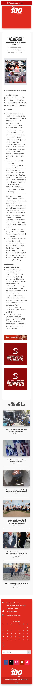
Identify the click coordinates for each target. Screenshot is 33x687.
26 (11, 639)
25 (7, 639)
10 (3, 633)
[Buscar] (29, 652)
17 (3, 636)
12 (11, 633)
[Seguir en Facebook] (6, 662)
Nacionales (20, 50)
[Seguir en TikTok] (27, 662)
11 (7, 633)
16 (27, 633)
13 (15, 633)
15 (23, 633)
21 (19, 636)
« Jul (3, 646)
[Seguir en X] (11, 662)
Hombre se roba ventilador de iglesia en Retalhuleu (16, 460)
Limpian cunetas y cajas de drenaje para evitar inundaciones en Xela (16, 490)
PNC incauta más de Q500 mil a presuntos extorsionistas (16, 430)
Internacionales (12, 50)
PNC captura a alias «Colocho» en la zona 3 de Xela (16, 584)
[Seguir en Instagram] (16, 662)
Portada (10, 52)
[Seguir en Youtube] (22, 662)
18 (7, 636)
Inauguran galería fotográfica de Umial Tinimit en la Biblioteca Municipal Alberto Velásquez (16, 521)
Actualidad (19, 47)
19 (11, 636)
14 (19, 633)
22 (23, 636)
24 (3, 639)
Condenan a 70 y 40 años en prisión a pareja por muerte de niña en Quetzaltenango (16, 553)
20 (15, 636)
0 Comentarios (18, 52)
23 (27, 636)
